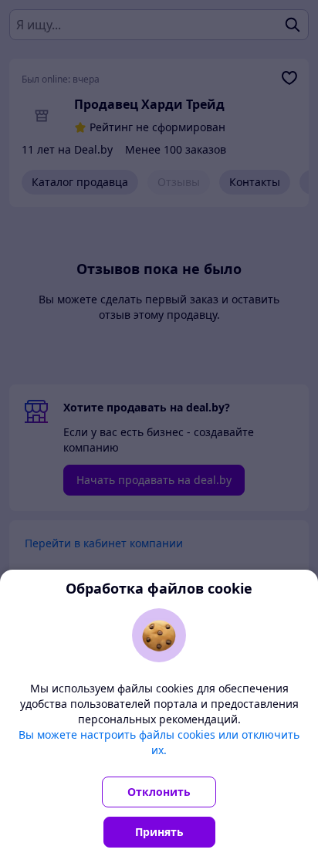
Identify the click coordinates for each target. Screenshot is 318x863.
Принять (159, 831)
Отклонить (159, 791)
